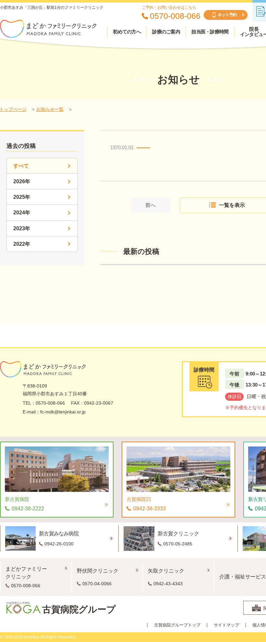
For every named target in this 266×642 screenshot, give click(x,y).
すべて (21, 166)
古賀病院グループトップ (177, 625)
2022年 (21, 244)
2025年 (21, 197)
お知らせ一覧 (50, 109)
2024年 (21, 212)
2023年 (21, 228)
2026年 (21, 181)
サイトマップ (226, 625)
